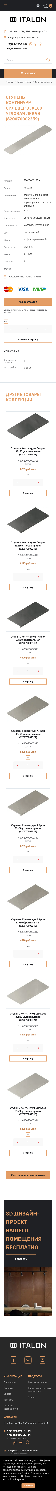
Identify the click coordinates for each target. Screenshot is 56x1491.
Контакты (8, 1399)
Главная (9, 82)
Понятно (28, 1485)
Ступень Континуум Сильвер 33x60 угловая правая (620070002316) (28, 1111)
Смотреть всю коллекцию (28, 1175)
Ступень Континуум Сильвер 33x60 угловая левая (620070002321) (28, 1017)
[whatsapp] (30, 45)
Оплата (7, 1393)
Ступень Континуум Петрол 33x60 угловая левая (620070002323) (28, 451)
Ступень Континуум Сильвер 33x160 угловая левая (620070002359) (28, 140)
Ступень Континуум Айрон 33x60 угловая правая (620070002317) (28, 828)
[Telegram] (35, 45)
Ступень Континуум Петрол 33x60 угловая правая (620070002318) (28, 545)
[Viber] (39, 45)
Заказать (21, 1258)
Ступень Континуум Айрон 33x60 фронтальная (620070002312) (28, 922)
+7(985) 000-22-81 (17, 48)
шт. (5, 321)
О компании (10, 1382)
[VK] (28, 1360)
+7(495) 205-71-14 (17, 44)
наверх (49, 1453)
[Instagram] (42, 1360)
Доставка (8, 1388)
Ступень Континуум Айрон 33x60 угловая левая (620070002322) (28, 734)
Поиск (49, 61)
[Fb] (13, 1360)
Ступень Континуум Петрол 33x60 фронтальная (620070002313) (28, 640)
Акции (31, 1397)
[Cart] (37, 6)
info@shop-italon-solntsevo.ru (23, 37)
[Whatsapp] (15, 1442)
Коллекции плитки (37, 1382)
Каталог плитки (24, 82)
